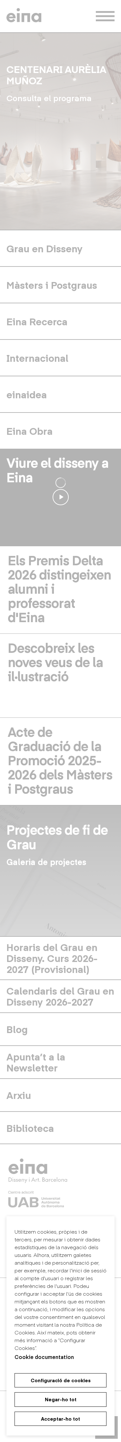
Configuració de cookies (61, 1380)
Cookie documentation (44, 1356)
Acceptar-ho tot (60, 1419)
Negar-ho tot (60, 1399)
